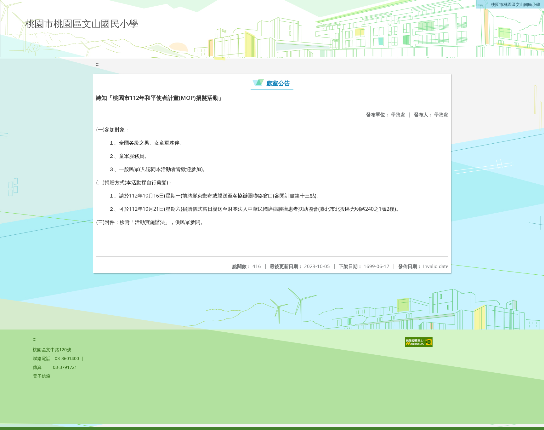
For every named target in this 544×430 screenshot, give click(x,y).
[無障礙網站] (419, 345)
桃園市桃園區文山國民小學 (515, 4)
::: (481, 4)
